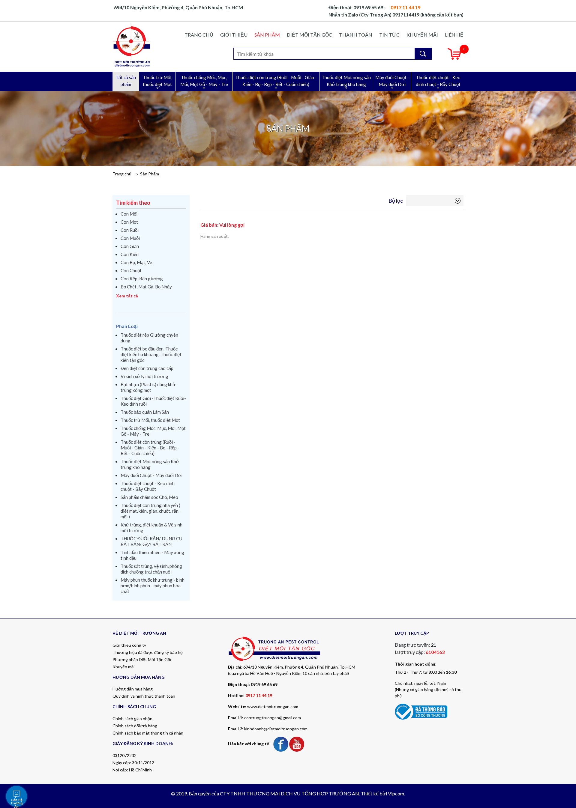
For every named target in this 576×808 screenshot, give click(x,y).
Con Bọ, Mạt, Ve (136, 262)
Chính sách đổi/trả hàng (134, 725)
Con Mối (129, 213)
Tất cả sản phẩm (126, 81)
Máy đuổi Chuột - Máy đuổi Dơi (392, 81)
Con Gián (130, 246)
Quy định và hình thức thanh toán (143, 696)
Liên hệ (454, 34)
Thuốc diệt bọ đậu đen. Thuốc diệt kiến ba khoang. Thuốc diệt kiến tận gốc (151, 354)
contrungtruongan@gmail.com (272, 717)
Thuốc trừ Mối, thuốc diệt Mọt (157, 81)
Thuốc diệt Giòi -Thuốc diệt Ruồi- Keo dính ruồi (153, 401)
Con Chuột (131, 270)
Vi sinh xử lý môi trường (144, 376)
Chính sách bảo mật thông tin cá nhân (147, 732)
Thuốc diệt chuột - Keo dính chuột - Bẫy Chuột (438, 81)
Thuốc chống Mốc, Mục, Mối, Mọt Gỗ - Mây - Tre (204, 81)
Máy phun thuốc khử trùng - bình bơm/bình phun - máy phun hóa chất (152, 585)
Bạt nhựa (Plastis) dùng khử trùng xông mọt (148, 387)
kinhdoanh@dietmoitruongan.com (276, 728)
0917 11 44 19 (258, 695)
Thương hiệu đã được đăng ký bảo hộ (147, 652)
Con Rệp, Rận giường (142, 278)
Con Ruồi (130, 230)
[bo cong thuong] (421, 711)
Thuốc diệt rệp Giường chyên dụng (149, 337)
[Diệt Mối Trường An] (131, 44)
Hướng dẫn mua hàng (132, 688)
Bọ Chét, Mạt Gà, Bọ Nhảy (146, 286)
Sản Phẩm (267, 34)
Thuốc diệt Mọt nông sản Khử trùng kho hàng (346, 81)
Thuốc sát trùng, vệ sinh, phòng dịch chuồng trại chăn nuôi (151, 568)
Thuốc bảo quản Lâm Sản (145, 412)
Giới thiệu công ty (129, 645)
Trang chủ (198, 34)
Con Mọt (129, 222)
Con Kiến (130, 254)
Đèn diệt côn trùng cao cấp (147, 368)
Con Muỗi (130, 238)
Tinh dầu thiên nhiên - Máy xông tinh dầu (152, 555)
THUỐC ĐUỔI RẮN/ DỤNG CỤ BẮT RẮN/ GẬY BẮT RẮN (151, 541)
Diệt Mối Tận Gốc (309, 34)
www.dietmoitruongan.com (272, 706)
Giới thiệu (234, 34)
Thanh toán (355, 34)
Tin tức (389, 34)
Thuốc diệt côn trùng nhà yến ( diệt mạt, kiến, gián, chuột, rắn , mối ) (150, 510)
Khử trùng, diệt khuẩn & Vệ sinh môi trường (151, 527)
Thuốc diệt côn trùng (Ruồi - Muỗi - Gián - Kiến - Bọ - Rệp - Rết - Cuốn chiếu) (276, 81)
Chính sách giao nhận (132, 718)
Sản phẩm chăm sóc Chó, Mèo (149, 497)
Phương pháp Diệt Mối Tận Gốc (142, 659)
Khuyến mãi (422, 34)
